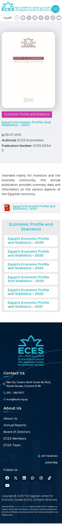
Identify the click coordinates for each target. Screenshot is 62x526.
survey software (21, 507)
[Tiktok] (49, 478)
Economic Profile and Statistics (26, 114)
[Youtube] (7, 485)
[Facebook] (22, 17)
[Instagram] (46, 17)
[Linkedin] (34, 17)
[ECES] (31, 7)
